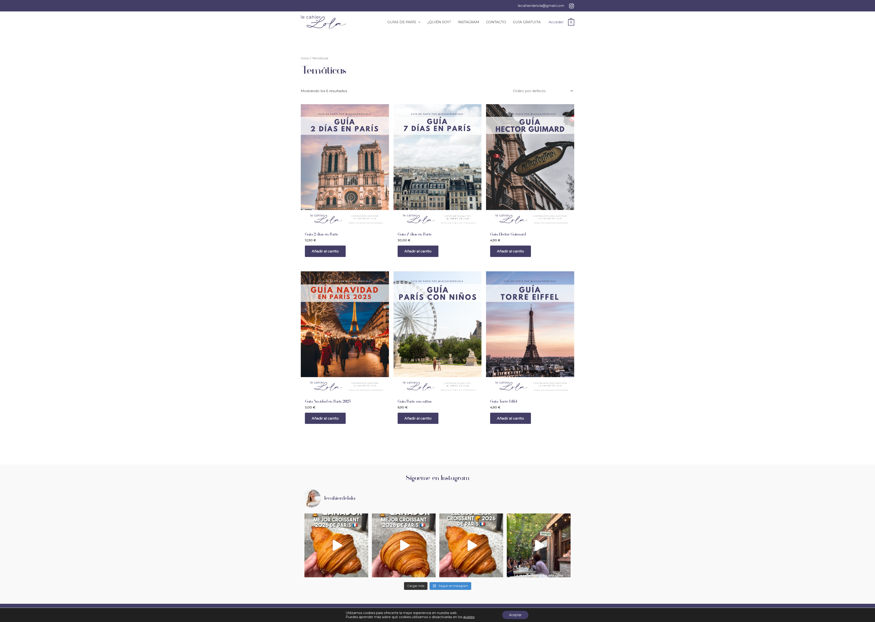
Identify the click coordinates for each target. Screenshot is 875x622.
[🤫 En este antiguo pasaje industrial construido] (539, 545)
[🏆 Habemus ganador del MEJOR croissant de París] (336, 545)
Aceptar (515, 615)
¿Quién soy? (439, 22)
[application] (418, 22)
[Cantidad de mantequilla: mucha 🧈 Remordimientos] (471, 545)
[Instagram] (571, 6)
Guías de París (401, 22)
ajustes (468, 617)
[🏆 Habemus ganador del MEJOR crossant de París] (404, 545)
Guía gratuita (527, 22)
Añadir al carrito (325, 251)
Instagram (468, 22)
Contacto (496, 22)
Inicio (305, 58)
